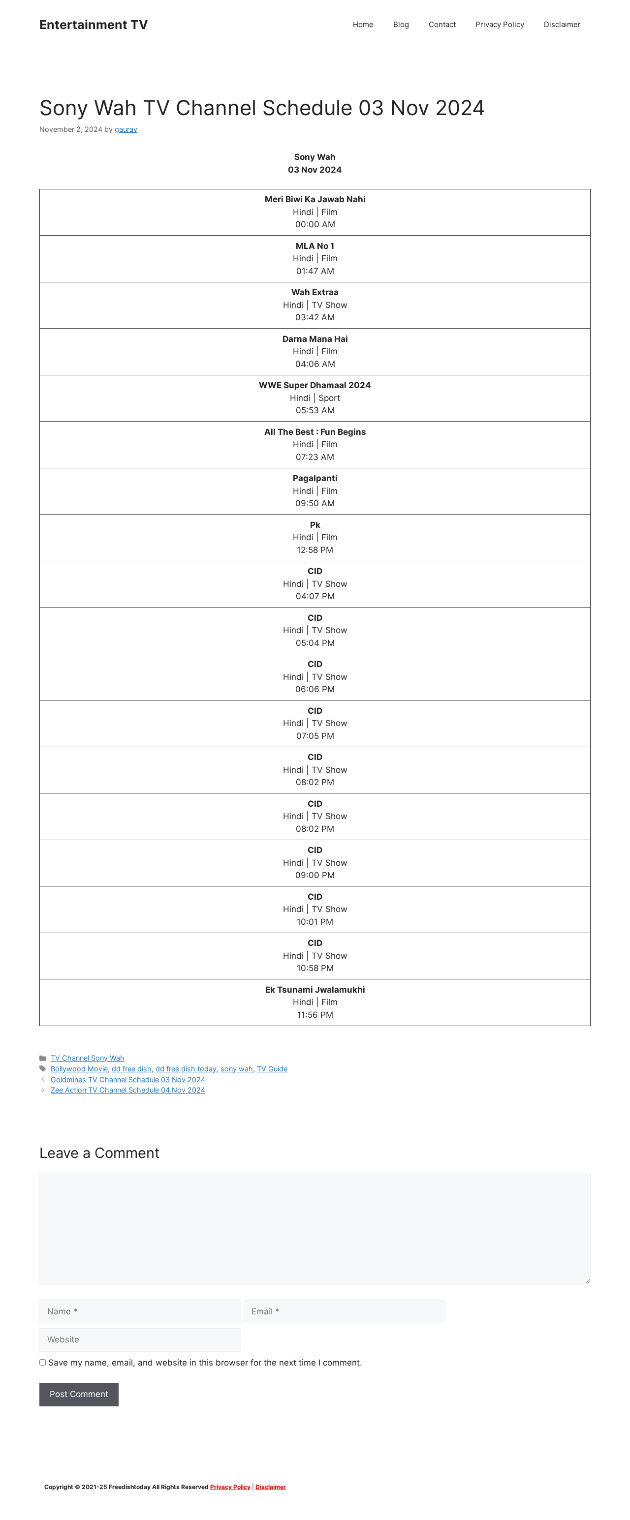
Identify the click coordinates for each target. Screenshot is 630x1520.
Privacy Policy (499, 24)
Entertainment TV (93, 24)
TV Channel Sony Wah (88, 1058)
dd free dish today (186, 1068)
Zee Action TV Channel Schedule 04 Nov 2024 (128, 1090)
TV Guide (272, 1068)
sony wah (236, 1068)
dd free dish (132, 1068)
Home (363, 24)
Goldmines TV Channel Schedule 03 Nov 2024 (128, 1079)
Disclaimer (562, 24)
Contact (442, 24)
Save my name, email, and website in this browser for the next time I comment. (205, 1363)
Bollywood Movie (79, 1068)
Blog (401, 24)
